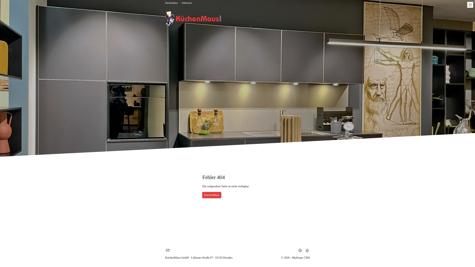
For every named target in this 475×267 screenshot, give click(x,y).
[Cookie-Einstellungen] (301, 250)
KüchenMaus (171, 2)
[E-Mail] (167, 250)
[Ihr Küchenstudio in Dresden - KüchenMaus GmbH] (193, 18)
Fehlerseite (187, 2)
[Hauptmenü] (470, 5)
